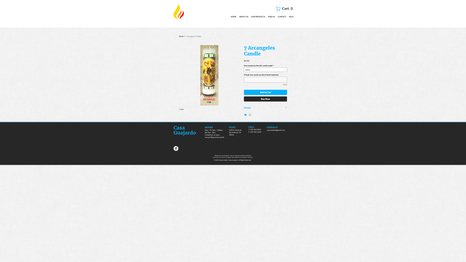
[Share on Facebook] (245, 114)
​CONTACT (272, 127)
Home (181, 36)
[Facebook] (176, 148)
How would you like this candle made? (259, 66)
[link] (285, 8)
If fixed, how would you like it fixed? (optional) (261, 75)
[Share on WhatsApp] (250, 114)
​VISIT (232, 127)
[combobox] (265, 70)
